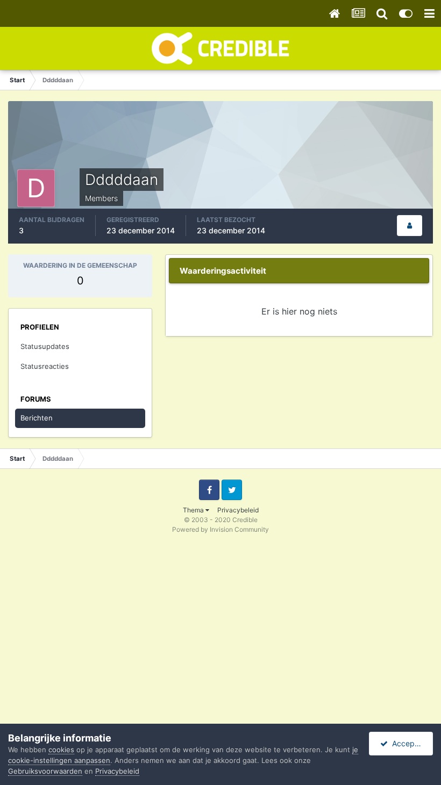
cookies (61, 749)
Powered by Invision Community (220, 529)
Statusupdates (44, 346)
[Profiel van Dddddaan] (409, 225)
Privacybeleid (238, 510)
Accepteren (410, 743)
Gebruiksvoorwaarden (45, 771)
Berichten (36, 417)
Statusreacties (44, 366)
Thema (194, 510)
